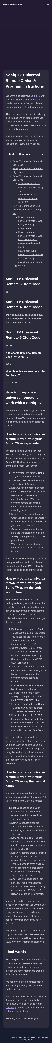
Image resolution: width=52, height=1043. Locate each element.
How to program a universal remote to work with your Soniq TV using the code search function (30, 239)
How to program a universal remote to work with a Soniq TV (27, 210)
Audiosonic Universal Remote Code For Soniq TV (30, 187)
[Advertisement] (26, 36)
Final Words (19, 266)
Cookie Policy (42, 1037)
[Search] (43, 4)
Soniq (34, 96)
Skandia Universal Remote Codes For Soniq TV (27, 198)
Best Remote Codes (12, 4)
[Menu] (48, 4)
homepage (11, 1007)
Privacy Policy (26, 1040)
